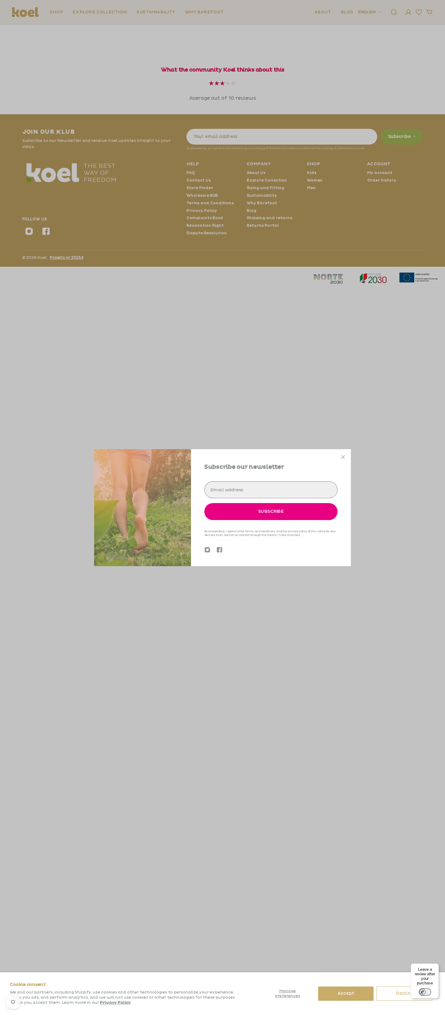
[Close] (343, 457)
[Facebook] (219, 550)
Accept (346, 993)
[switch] (425, 992)
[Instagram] (207, 550)
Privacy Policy (115, 1002)
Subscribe (271, 511)
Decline (404, 993)
